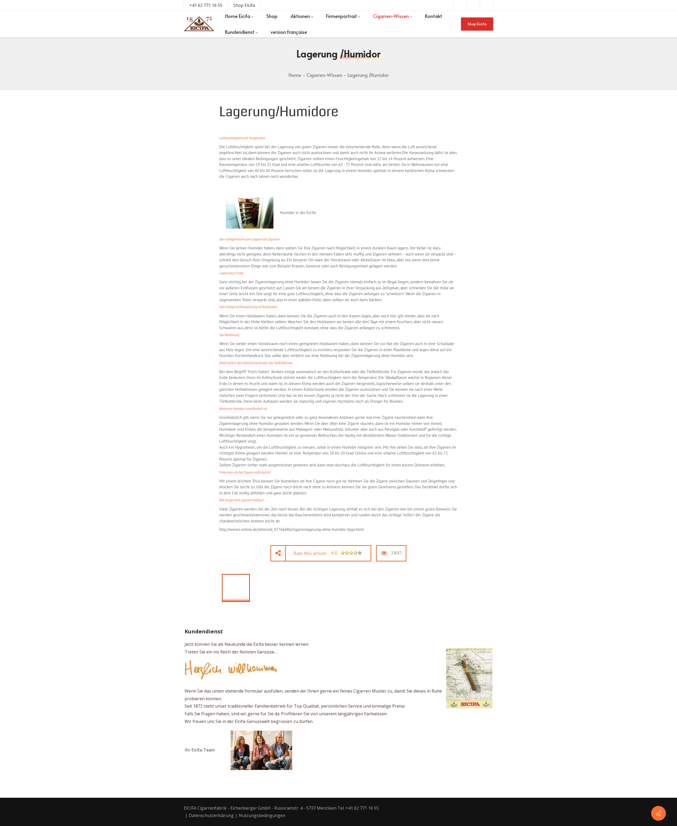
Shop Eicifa (244, 5)
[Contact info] (658, 813)
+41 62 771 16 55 (205, 5)
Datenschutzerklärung (211, 815)
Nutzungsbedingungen (262, 815)
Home (295, 75)
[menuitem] (239, 16)
